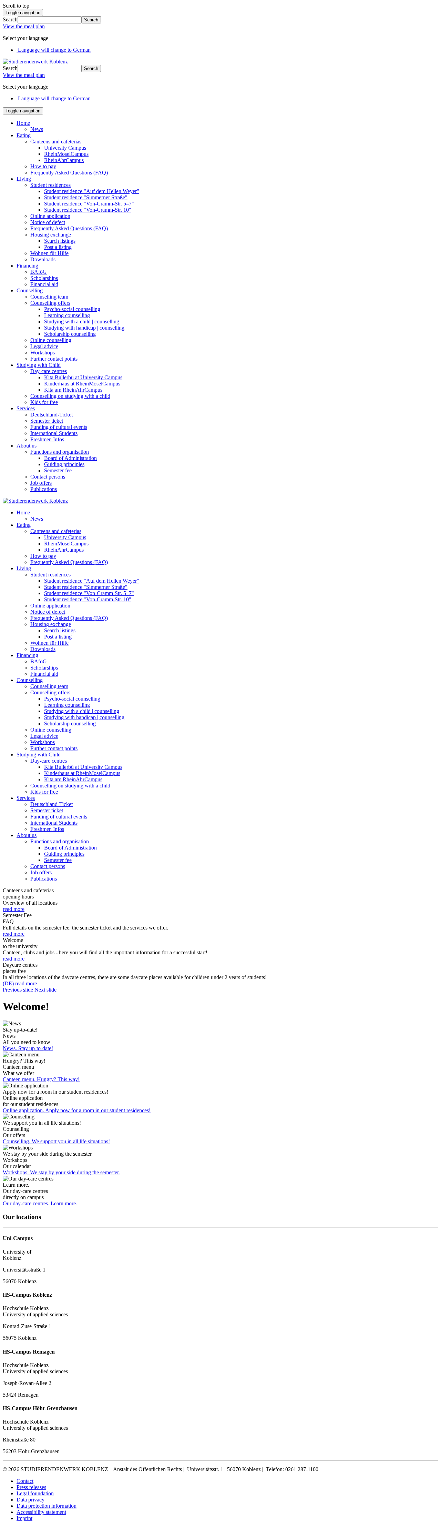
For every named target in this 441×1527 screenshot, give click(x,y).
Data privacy (30, 1500)
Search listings (59, 241)
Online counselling (50, 340)
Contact (25, 1481)
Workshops (42, 352)
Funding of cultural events (58, 427)
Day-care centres (48, 371)
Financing (27, 266)
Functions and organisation (59, 452)
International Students (54, 433)
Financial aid (44, 284)
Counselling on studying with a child (70, 396)
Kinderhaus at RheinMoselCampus (82, 383)
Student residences (50, 185)
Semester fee (58, 470)
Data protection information (46, 1506)
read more (13, 909)
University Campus (65, 148)
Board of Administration (70, 458)
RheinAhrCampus (64, 160)
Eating (24, 135)
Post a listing (58, 247)
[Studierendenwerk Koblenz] (35, 61)
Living (24, 179)
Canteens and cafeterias (55, 141)
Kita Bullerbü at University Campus (83, 377)
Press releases (31, 1487)
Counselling (30, 290)
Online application (50, 216)
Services (26, 408)
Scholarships (44, 278)
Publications (43, 489)
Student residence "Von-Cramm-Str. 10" (87, 210)
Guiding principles (64, 464)
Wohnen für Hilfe (49, 253)
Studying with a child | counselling (81, 321)
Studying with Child (39, 365)
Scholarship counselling (70, 334)
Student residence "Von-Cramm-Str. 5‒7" (89, 204)
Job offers (41, 483)
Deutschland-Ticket (51, 415)
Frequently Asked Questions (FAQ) (69, 172)
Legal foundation (35, 1493)
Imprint (24, 1518)
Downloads (42, 259)
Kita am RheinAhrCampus (73, 390)
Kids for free (44, 402)
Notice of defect (47, 222)
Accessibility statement (41, 1512)
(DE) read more (20, 983)
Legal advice (44, 346)
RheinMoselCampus (66, 154)
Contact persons (47, 477)
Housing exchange (50, 235)
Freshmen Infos (47, 439)
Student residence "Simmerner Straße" (85, 197)
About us (27, 446)
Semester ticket (46, 421)
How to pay (43, 166)
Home (23, 123)
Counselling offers (50, 303)
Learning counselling (67, 315)
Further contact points (54, 359)
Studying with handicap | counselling (84, 328)
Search (10, 19)
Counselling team (49, 297)
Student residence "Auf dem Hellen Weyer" (91, 191)
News (36, 129)
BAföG (38, 272)
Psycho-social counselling (72, 309)
